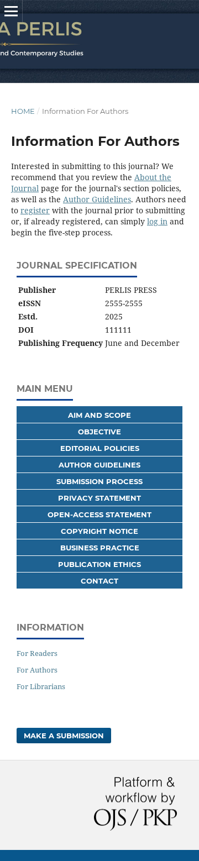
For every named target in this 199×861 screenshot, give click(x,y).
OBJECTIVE (99, 431)
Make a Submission (64, 735)
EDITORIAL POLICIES (99, 448)
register (35, 210)
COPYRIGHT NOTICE (99, 531)
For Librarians (41, 686)
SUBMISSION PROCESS (99, 481)
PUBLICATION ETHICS (99, 564)
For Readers (37, 653)
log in (157, 221)
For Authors (37, 670)
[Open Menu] (11, 11)
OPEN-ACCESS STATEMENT (99, 514)
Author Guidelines (97, 199)
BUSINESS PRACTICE (99, 547)
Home (23, 111)
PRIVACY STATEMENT (99, 498)
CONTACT (99, 580)
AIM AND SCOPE (99, 415)
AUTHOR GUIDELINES (99, 464)
